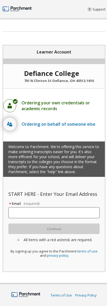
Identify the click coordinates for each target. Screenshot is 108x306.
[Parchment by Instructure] (25, 295)
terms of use (87, 251)
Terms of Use (61, 295)
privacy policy (57, 255)
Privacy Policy (86, 295)
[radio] (54, 105)
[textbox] (56, 213)
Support (99, 9)
